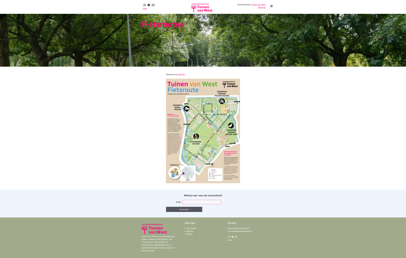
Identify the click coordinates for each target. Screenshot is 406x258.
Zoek (145, 8)
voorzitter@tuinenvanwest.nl (240, 231)
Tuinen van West (258, 4)
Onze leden (192, 228)
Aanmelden (184, 209)
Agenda (190, 231)
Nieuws (190, 234)
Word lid (261, 7)
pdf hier (181, 74)
